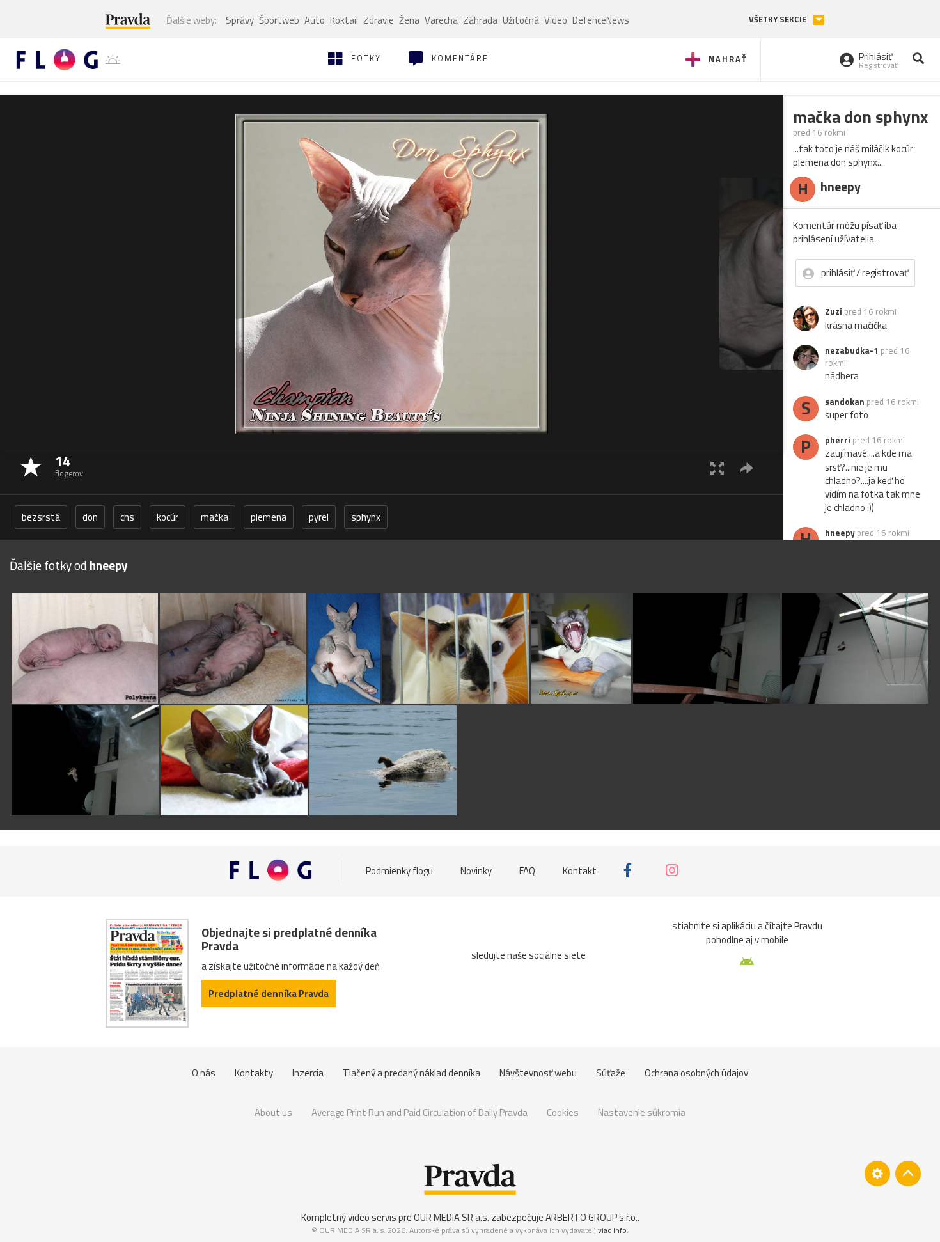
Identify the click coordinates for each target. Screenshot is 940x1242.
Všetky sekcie (778, 19)
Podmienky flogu (399, 870)
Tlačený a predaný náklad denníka (411, 1073)
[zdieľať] (746, 468)
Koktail (344, 20)
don (90, 517)
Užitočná (521, 20)
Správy (240, 20)
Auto (314, 20)
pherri (837, 440)
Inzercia (308, 1073)
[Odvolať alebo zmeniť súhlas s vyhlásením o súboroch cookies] (877, 1173)
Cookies (563, 1112)
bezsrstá (41, 517)
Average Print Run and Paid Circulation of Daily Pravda (419, 1112)
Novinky (476, 870)
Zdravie (378, 20)
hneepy (840, 532)
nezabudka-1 (852, 350)
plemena (268, 517)
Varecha (441, 20)
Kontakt (580, 870)
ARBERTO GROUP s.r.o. (591, 1217)
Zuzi (833, 311)
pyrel (319, 517)
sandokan (845, 401)
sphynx (365, 517)
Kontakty (254, 1073)
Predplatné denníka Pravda (268, 993)
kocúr (167, 517)
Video (555, 20)
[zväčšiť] (717, 468)
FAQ (527, 870)
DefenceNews (600, 20)
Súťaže (610, 1073)
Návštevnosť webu (538, 1073)
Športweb (279, 20)
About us (273, 1112)
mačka (214, 517)
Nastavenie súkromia (641, 1112)
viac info (612, 1230)
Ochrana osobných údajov (696, 1073)
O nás (203, 1073)
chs (127, 517)
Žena (409, 20)
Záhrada (480, 20)
